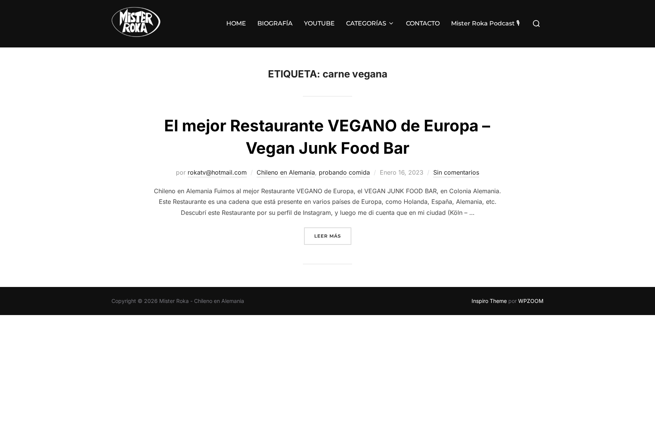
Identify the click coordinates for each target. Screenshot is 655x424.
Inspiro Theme (489, 301)
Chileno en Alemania (286, 172)
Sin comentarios (456, 172)
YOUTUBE (319, 23)
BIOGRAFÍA (275, 23)
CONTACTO (423, 23)
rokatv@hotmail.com (217, 172)
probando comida (344, 172)
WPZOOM (531, 301)
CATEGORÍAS (366, 23)
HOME (236, 23)
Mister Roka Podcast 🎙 (485, 23)
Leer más (332, 236)
